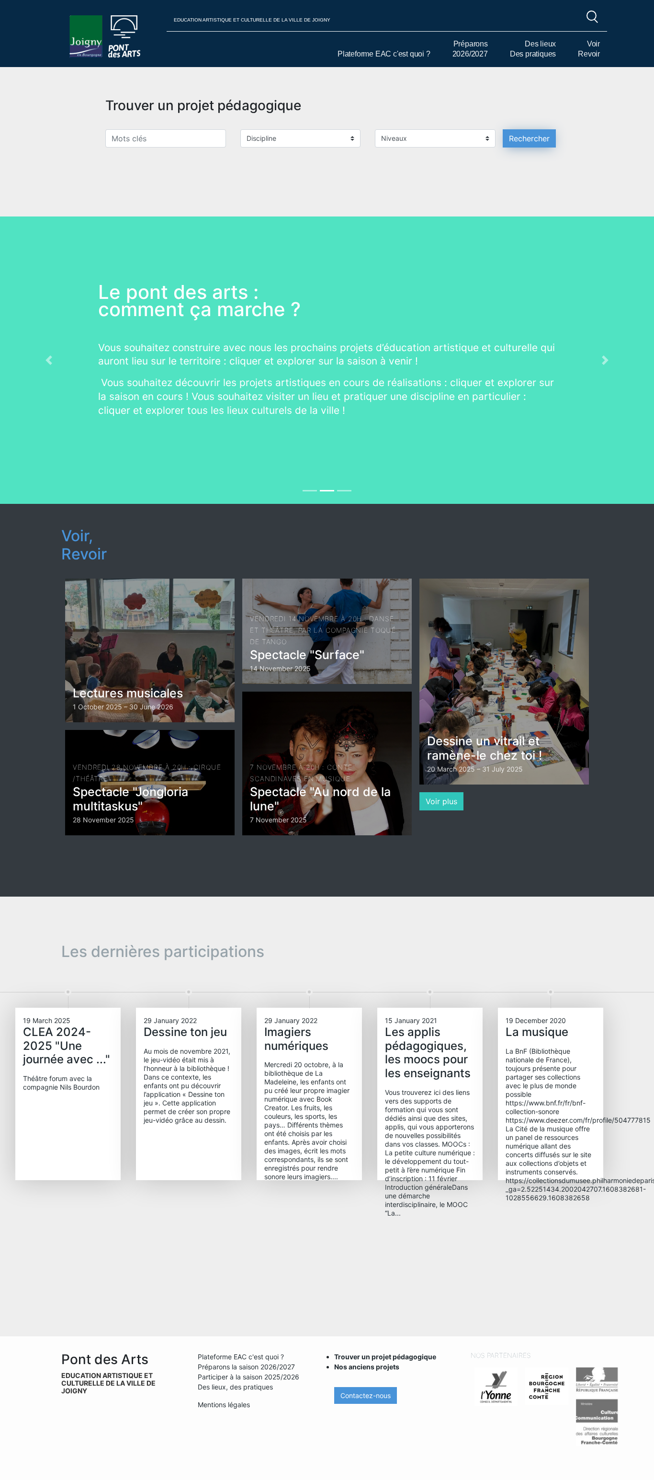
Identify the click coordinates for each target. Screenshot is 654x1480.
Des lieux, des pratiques (235, 1387)
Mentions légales (224, 1404)
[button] (49, 360)
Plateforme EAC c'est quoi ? (384, 54)
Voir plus (441, 801)
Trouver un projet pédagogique (385, 1357)
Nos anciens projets (366, 1367)
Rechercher (529, 138)
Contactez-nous (365, 1395)
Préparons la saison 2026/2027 (246, 1367)
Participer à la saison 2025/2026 (248, 1377)
